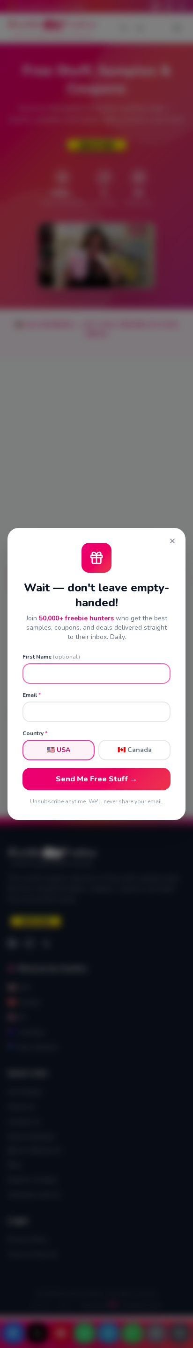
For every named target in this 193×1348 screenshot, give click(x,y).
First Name (51, 656)
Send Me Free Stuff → (96, 779)
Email (31, 695)
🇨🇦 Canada (135, 749)
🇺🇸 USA (58, 749)
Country (34, 733)
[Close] (172, 541)
